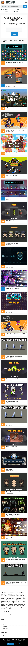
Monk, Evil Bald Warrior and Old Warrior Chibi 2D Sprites (16, 559)
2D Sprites (9, 199)
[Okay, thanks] (26, 641)
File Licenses (5, 624)
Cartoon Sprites (10, 131)
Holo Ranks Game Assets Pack (12, 265)
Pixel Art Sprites (10, 357)
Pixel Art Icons (9, 63)
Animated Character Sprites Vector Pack (15, 130)
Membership (5, 9)
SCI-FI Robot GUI (9, 469)
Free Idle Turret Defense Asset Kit (13, 85)
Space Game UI (10, 470)
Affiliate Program (5, 635)
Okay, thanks (11, 643)
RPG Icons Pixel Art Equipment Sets (13, 311)
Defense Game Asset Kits (11, 86)
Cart (17, 11)
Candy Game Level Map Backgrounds (14, 152)
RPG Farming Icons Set (11, 537)
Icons (8, 289)
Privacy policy (18, 643)
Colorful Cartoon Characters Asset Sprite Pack (16, 333)
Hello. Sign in (5, 11)
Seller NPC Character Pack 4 (12, 243)
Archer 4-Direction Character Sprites (14, 491)
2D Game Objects (10, 267)
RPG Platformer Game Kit (11, 107)
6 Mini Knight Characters (11, 175)
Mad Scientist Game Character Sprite (14, 401)
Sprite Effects (9, 380)
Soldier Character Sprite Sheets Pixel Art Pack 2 (16, 582)
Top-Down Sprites (10, 515)
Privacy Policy (5, 628)
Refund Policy (5, 626)
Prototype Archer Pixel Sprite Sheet (14, 356)
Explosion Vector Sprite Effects (13, 378)
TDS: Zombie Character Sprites (13, 514)
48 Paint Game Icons (10, 220)
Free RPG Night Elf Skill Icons (12, 288)
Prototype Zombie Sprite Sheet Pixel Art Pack (16, 424)
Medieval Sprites (10, 176)
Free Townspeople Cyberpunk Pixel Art (14, 198)
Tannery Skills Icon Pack (11, 446)
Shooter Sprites (10, 583)
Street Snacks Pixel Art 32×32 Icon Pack (14, 62)
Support (17, 9)
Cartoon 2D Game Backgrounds (13, 154)
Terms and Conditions (7, 622)
